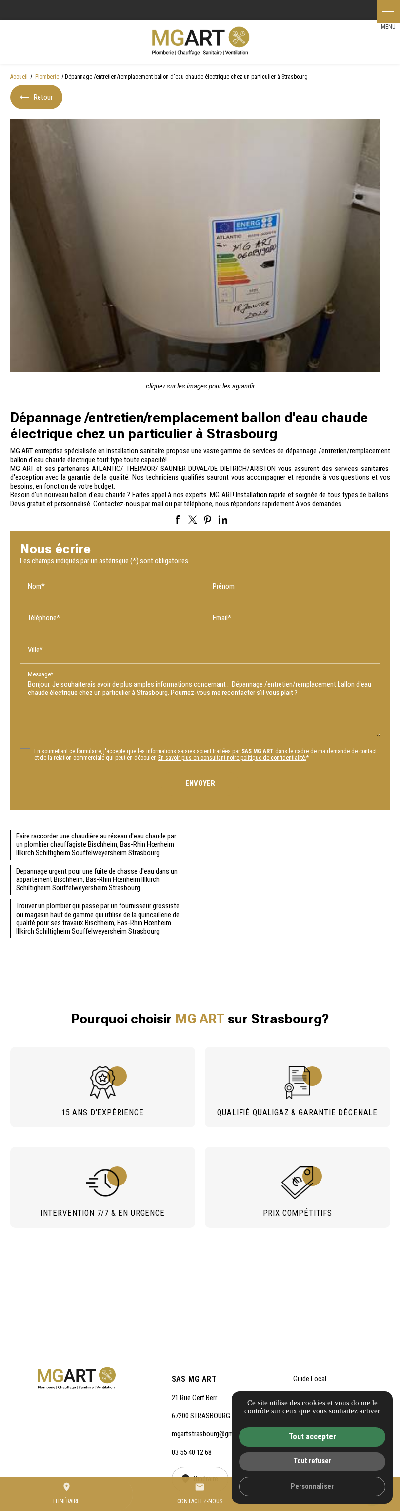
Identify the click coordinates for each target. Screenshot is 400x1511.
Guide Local (309, 1378)
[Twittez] (193, 520)
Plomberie (47, 76)
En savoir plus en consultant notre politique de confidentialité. (232, 758)
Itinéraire (66, 1493)
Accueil (19, 76)
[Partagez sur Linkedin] (223, 520)
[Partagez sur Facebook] (177, 520)
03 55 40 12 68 (192, 1452)
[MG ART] (200, 41)
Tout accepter (312, 1436)
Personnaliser (312, 1486)
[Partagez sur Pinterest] (208, 520)
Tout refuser (312, 1461)
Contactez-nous (199, 1493)
